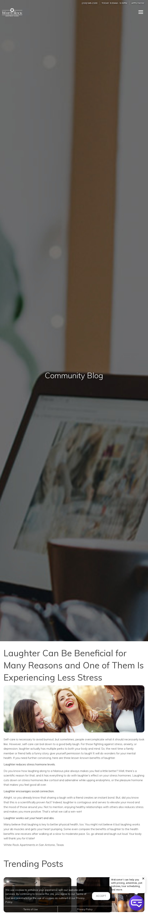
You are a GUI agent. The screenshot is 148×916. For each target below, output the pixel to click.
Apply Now (137, 3)
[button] (136, 903)
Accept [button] (101, 896)
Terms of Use (30, 909)
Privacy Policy (85, 909)
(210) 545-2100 (89, 3)
